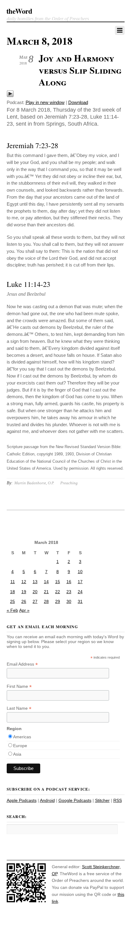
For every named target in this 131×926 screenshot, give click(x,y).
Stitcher (102, 800)
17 (80, 581)
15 (57, 581)
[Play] (10, 95)
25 (12, 601)
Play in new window (45, 102)
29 (57, 601)
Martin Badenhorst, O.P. (34, 483)
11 (12, 581)
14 (46, 581)
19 (23, 591)
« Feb (12, 610)
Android (47, 800)
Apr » (24, 610)
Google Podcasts (74, 800)
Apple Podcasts (22, 800)
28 (46, 601)
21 (46, 591)
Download (78, 102)
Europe (20, 745)
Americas (22, 736)
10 (80, 571)
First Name (19, 686)
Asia (17, 754)
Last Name (19, 708)
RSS (117, 800)
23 (68, 591)
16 (68, 581)
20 (35, 591)
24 (80, 591)
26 (23, 601)
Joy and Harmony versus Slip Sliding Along (80, 70)
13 (35, 581)
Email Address (22, 664)
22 (57, 591)
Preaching (69, 483)
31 (80, 601)
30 (68, 601)
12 (23, 581)
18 (12, 591)
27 (35, 601)
